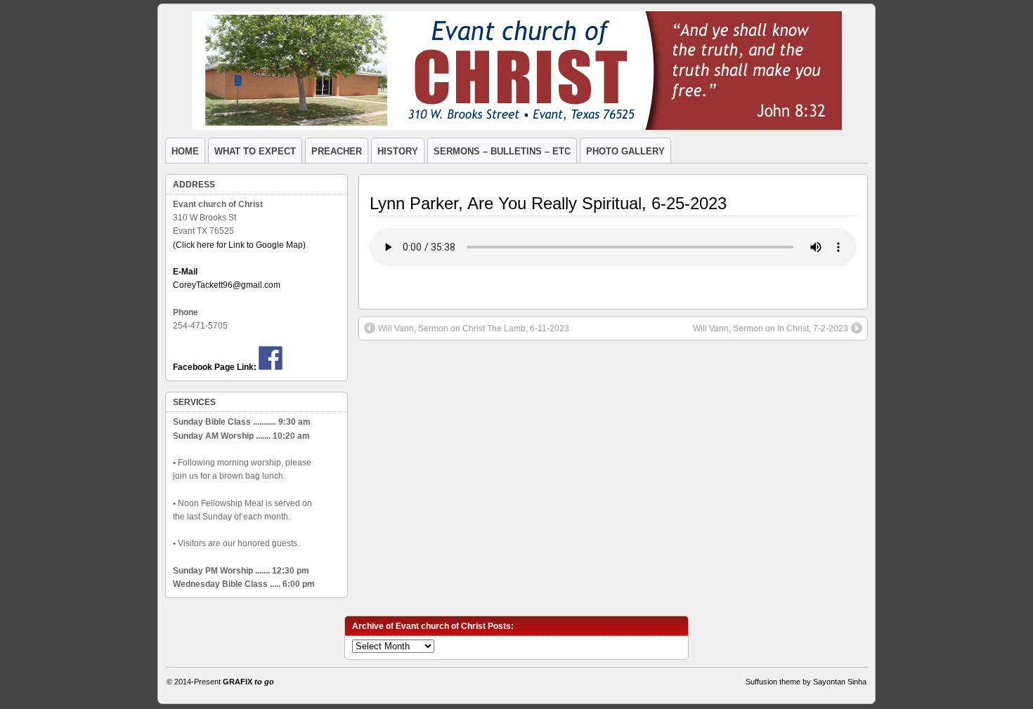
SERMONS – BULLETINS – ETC (502, 151)
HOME (185, 151)
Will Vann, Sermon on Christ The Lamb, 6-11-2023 (473, 328)
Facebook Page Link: (214, 367)
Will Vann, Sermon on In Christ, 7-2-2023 (770, 328)
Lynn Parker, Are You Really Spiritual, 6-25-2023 (548, 203)
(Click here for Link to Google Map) (239, 245)
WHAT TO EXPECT (255, 151)
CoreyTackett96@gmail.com (226, 285)
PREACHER (336, 151)
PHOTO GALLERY (625, 151)
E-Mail (185, 272)
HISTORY (397, 151)
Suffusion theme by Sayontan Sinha (806, 681)
